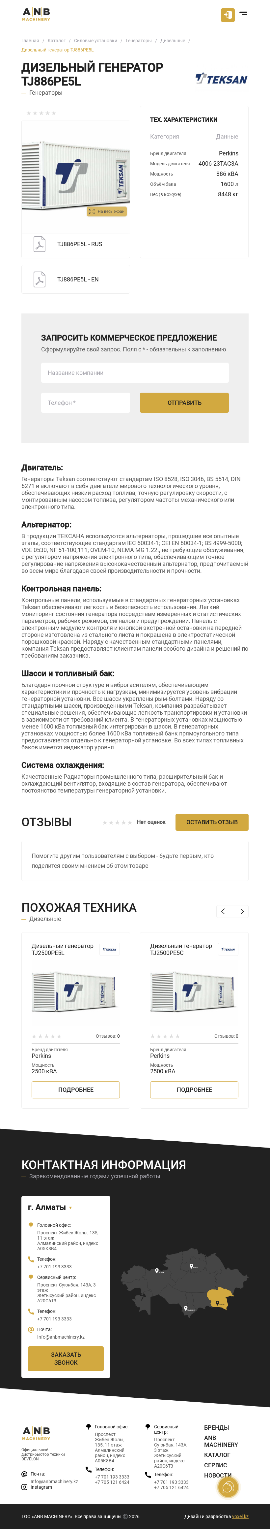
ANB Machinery (221, 1441)
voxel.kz (240, 1516)
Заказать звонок (66, 1358)
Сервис (215, 1465)
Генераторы (139, 40)
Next (242, 911)
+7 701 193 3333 (54, 1266)
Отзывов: (108, 1036)
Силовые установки (95, 40)
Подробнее (76, 1089)
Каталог (57, 40)
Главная (30, 40)
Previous (223, 911)
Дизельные (172, 40)
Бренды (216, 1427)
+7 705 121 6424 (112, 1482)
